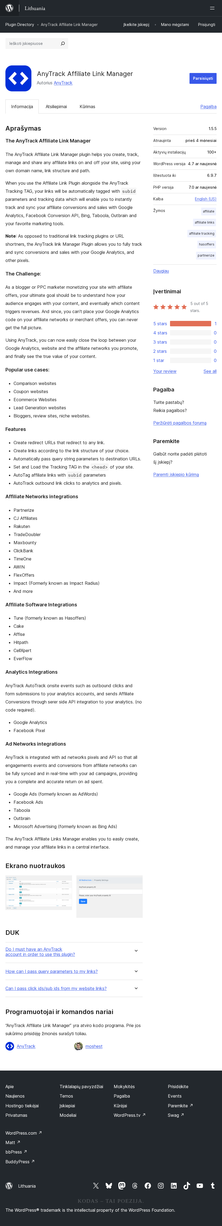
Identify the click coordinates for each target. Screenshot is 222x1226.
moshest (94, 1046)
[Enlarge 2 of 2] (135, 882)
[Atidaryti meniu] (213, 8)
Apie (9, 1086)
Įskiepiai (67, 1105)
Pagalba (208, 106)
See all (210, 371)
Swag (176, 1115)
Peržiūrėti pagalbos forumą (180, 423)
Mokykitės (124, 1086)
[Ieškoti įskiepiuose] (62, 43)
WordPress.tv (130, 1115)
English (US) (206, 199)
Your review (165, 371)
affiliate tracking (201, 233)
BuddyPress (20, 1161)
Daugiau (161, 271)
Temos (66, 1096)
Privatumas (16, 1115)
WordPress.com (23, 1133)
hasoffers (206, 244)
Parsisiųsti (203, 78)
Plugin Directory (19, 24)
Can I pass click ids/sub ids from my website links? (56, 988)
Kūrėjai (120, 1105)
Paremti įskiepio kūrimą (176, 474)
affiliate (208, 211)
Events (175, 1096)
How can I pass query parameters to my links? (51, 971)
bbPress (16, 1152)
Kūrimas (87, 106)
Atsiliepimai (56, 106)
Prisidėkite (178, 1086)
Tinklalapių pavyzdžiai (81, 1086)
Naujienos (15, 1096)
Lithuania (27, 1186)
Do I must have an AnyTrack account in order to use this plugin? (40, 952)
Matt (13, 1142)
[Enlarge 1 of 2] (64, 882)
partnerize (206, 255)
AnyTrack (63, 82)
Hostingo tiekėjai (22, 1105)
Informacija (22, 106)
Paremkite (180, 1105)
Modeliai (68, 1115)
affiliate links (204, 222)
